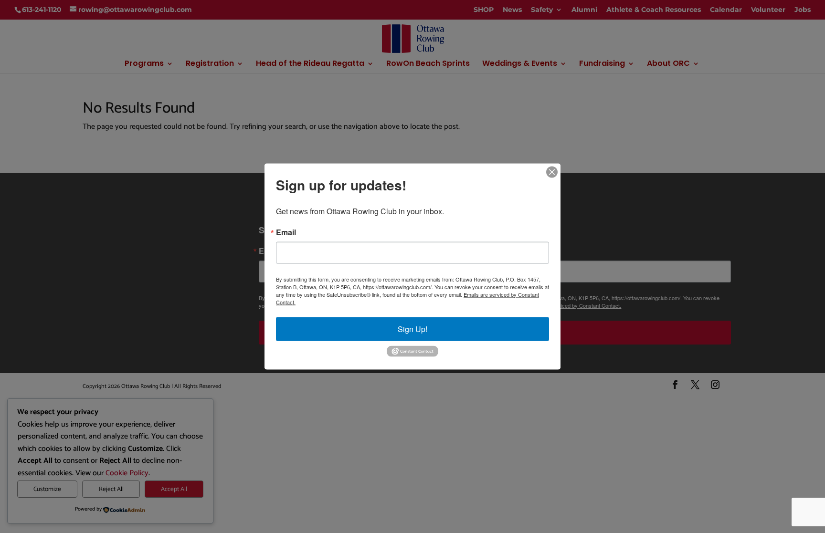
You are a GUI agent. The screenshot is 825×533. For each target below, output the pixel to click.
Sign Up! (412, 328)
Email (286, 232)
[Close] (552, 172)
